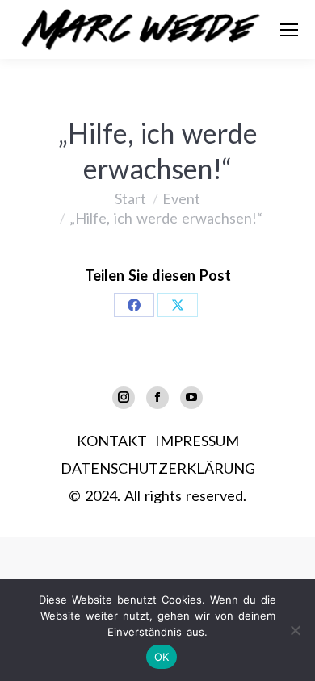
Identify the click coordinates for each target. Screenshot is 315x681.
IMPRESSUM (197, 440)
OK (162, 656)
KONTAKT (112, 440)
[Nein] (295, 630)
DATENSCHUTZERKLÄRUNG (158, 468)
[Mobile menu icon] (289, 30)
